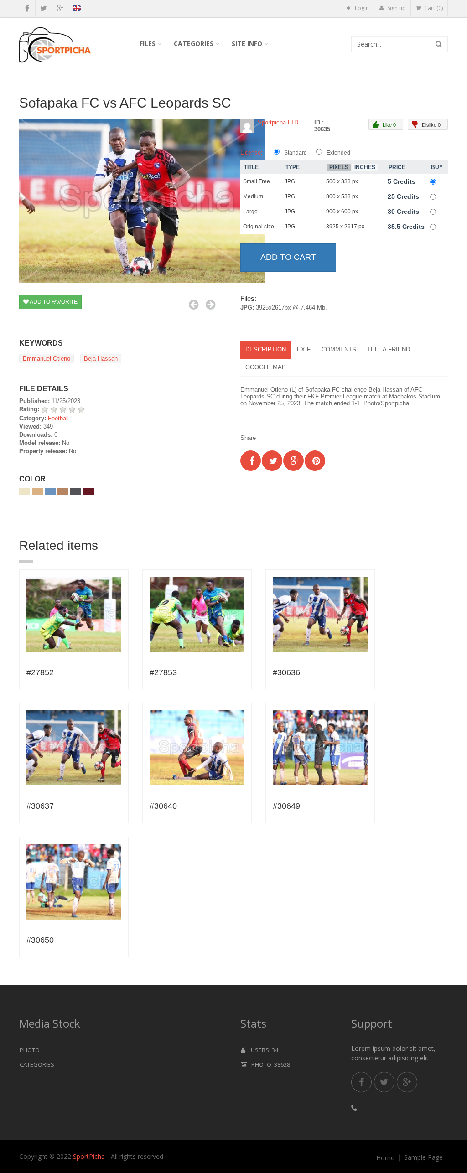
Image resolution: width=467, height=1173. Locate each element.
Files (148, 43)
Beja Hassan (101, 358)
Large (250, 211)
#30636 (286, 672)
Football (58, 418)
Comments (339, 349)
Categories (193, 43)
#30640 (163, 806)
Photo (30, 1050)
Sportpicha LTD (278, 122)
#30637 (40, 806)
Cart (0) (433, 8)
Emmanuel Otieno (46, 358)
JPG (290, 181)
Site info (247, 43)
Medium (253, 196)
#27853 (163, 672)
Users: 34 (261, 1050)
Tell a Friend (388, 349)
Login (361, 8)
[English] (76, 9)
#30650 (40, 940)
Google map (265, 367)
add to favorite (53, 302)
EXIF (304, 349)
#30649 (286, 806)
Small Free (256, 181)
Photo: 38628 (268, 1064)
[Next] (210, 304)
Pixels (338, 167)
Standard (295, 153)
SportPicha (89, 1156)
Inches (364, 167)
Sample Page (423, 1157)
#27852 (40, 672)
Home (385, 1158)
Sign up (396, 8)
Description (265, 349)
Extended (338, 153)
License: (251, 152)
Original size (258, 226)
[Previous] (193, 304)
